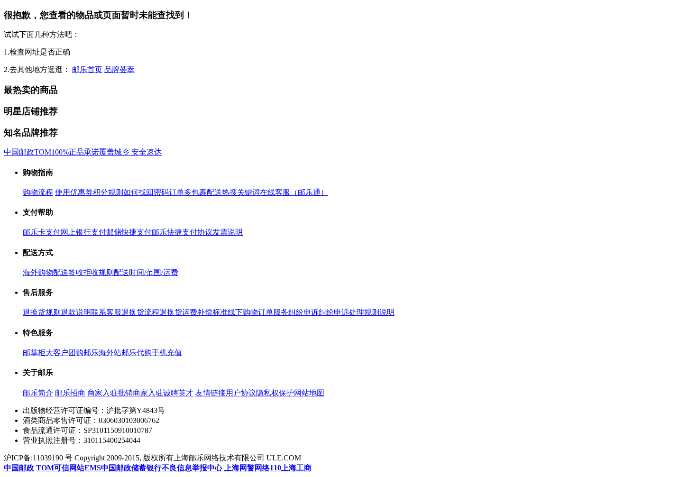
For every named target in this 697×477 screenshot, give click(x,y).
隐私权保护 (275, 393)
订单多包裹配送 (195, 192)
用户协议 (241, 393)
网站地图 (309, 393)
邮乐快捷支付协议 (182, 232)
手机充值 (167, 353)
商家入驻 (102, 393)
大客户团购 (64, 353)
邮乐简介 (38, 393)
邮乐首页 (87, 69)
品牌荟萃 (119, 69)
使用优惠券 (74, 192)
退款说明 (76, 312)
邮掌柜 (34, 353)
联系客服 (106, 312)
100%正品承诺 (75, 152)
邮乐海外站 (102, 353)
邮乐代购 (136, 353)
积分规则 (108, 192)
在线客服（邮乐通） (294, 192)
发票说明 (227, 232)
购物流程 (38, 192)
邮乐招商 (70, 393)
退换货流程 (140, 312)
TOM (42, 152)
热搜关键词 (241, 192)
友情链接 (210, 393)
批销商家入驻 (140, 393)
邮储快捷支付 (129, 232)
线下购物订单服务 (258, 312)
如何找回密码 (146, 192)
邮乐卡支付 (42, 232)
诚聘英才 (178, 393)
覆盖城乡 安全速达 (130, 152)
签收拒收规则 (91, 272)
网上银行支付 (83, 232)
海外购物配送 (45, 272)
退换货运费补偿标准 (193, 312)
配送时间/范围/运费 (146, 272)
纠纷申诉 (303, 312)
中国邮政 (19, 152)
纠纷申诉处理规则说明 (356, 312)
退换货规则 (42, 312)
